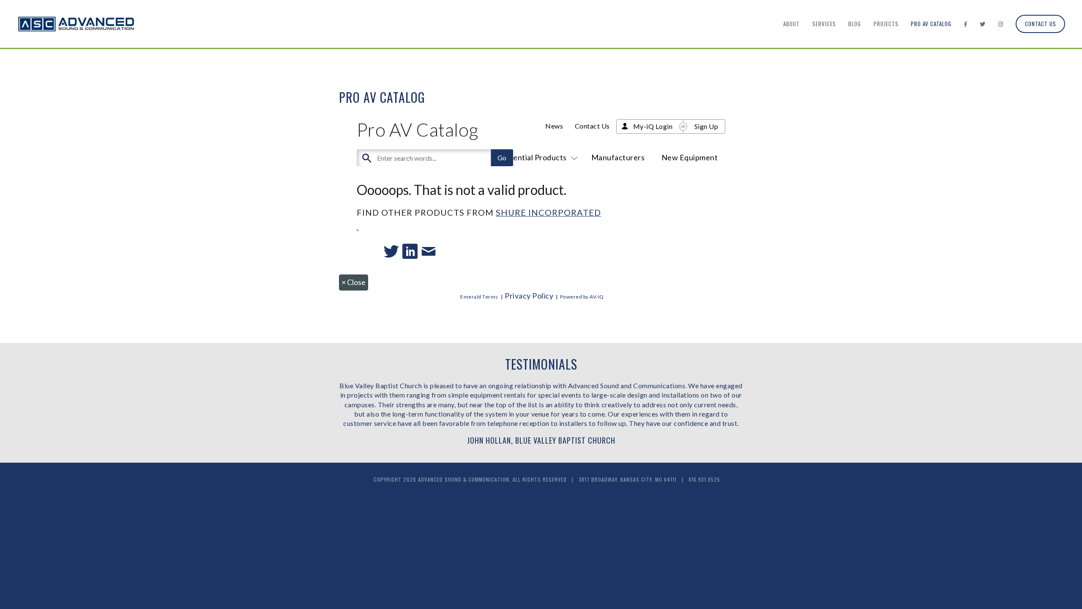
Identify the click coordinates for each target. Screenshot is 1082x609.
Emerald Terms (479, 297)
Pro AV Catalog (931, 23)
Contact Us (1040, 23)
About (791, 23)
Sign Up (706, 126)
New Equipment (689, 157)
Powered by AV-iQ (582, 297)
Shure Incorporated (548, 212)
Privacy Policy (529, 295)
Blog (854, 23)
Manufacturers (618, 157)
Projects (886, 23)
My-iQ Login (653, 126)
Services (824, 23)
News (554, 126)
